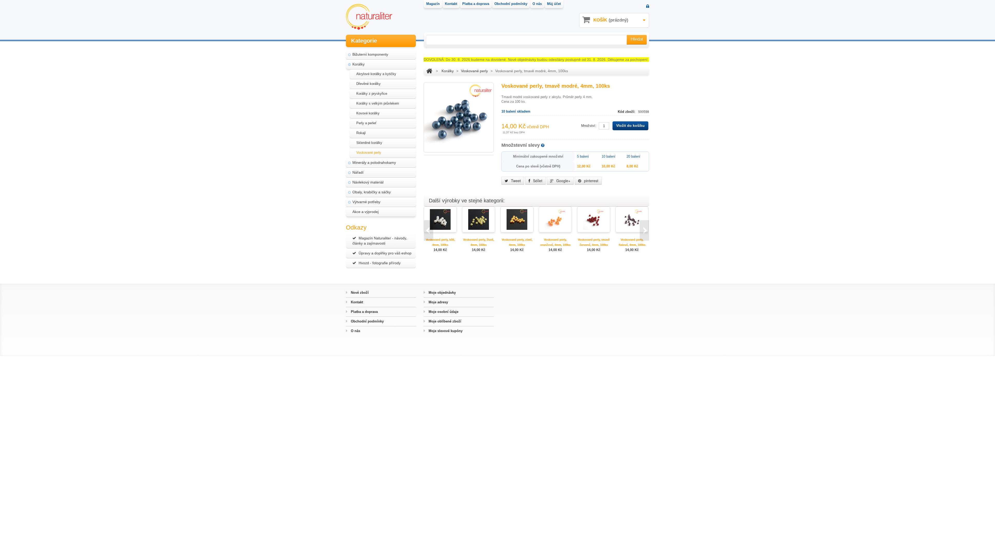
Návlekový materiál (367, 182)
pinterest (590, 180)
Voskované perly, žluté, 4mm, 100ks (478, 242)
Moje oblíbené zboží (444, 321)
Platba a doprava (364, 312)
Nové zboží (359, 293)
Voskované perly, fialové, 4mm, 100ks (632, 242)
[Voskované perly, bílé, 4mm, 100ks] (440, 219)
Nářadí (358, 172)
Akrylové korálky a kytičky (376, 74)
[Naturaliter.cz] (369, 17)
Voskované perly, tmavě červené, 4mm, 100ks (594, 242)
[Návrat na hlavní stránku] (429, 71)
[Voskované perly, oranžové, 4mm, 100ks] (555, 219)
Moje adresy (438, 302)
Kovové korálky (368, 113)
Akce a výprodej (365, 212)
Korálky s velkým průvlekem (377, 103)
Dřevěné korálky (368, 84)
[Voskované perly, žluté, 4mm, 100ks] (478, 219)
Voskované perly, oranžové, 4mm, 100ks (555, 242)
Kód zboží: (627, 112)
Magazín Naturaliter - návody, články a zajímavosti (379, 240)
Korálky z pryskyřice (371, 93)
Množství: (588, 126)
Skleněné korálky (369, 143)
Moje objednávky (442, 293)
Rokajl (361, 133)
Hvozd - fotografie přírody (380, 263)
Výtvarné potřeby (366, 202)
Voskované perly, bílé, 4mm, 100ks (440, 242)
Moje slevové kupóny (445, 331)
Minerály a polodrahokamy (374, 162)
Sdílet (537, 180)
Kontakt (356, 302)
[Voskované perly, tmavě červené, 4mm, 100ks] (593, 219)
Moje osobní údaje (443, 312)
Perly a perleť (366, 123)
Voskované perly (368, 153)
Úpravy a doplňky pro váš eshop (385, 253)
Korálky (358, 64)
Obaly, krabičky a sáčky (371, 192)
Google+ (562, 180)
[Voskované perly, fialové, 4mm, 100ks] (632, 219)
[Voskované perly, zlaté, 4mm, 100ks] (517, 219)
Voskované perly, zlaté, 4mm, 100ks (517, 242)
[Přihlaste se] (647, 7)
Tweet (515, 180)
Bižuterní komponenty (370, 54)
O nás (355, 331)
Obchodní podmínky (367, 321)
